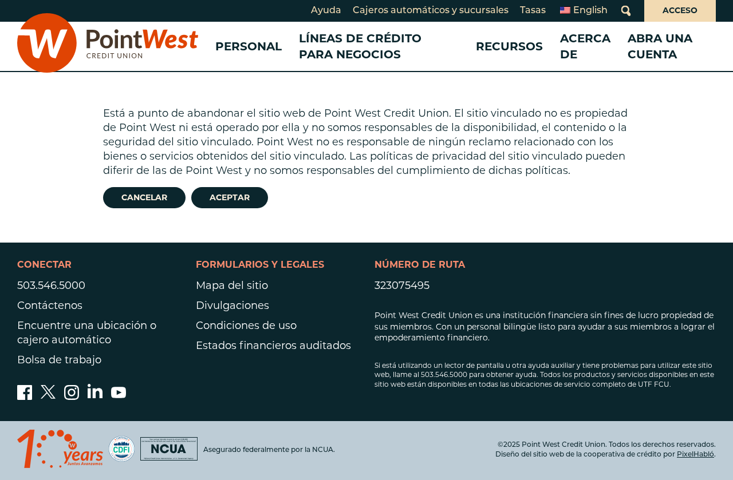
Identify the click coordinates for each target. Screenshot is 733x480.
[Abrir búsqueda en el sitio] (626, 11)
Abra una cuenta (660, 46)
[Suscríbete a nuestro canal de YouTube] (118, 396)
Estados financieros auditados (273, 345)
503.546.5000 (51, 285)
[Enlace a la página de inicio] (107, 46)
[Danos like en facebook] (24, 396)
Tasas (533, 10)
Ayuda (326, 10)
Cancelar (144, 197)
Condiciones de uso (246, 325)
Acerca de (585, 46)
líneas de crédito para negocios (360, 46)
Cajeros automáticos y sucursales (431, 10)
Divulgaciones (232, 305)
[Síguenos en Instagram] (71, 396)
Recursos (509, 46)
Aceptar (230, 197)
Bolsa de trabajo (59, 360)
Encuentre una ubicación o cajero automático (86, 332)
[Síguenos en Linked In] (95, 394)
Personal (248, 46)
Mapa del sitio (232, 285)
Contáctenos (49, 305)
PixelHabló (695, 454)
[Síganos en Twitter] (48, 396)
